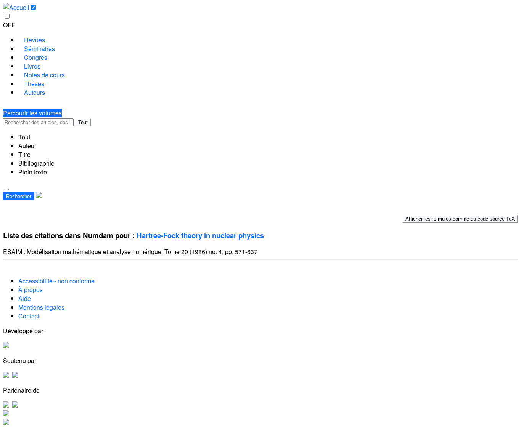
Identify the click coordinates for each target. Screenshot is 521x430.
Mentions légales (41, 307)
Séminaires (39, 48)
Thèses (34, 83)
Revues (34, 39)
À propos (30, 289)
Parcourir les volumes (32, 113)
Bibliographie (36, 163)
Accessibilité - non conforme (56, 281)
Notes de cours (44, 74)
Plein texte (32, 172)
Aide (24, 298)
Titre (24, 154)
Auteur (27, 145)
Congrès (35, 57)
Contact (28, 316)
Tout (83, 122)
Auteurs (34, 92)
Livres (32, 66)
